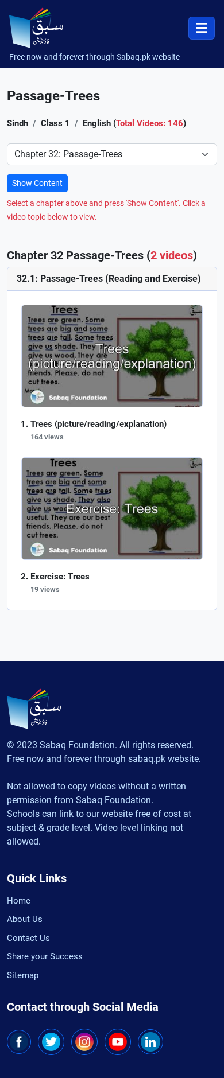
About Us (25, 919)
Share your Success (45, 956)
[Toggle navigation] (201, 28)
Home (18, 901)
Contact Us (28, 938)
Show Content (37, 183)
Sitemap (22, 975)
